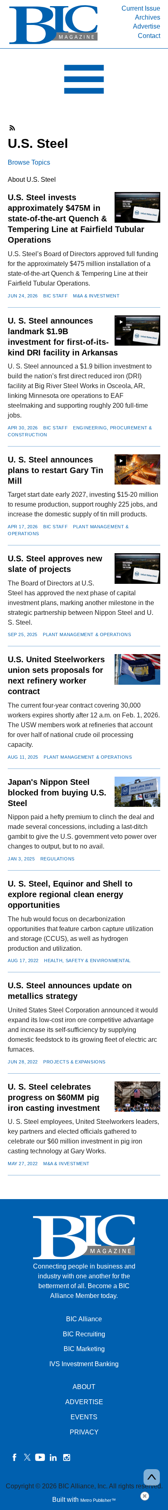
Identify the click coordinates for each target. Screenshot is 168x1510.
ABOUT (84, 1386)
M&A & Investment (96, 295)
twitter (27, 1457)
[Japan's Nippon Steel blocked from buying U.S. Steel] (137, 792)
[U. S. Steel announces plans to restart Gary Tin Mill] (137, 469)
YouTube (40, 1457)
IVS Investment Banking (84, 1363)
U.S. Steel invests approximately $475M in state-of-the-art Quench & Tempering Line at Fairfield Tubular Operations (76, 218)
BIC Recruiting (84, 1334)
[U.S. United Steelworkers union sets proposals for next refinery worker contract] (137, 669)
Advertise (146, 26)
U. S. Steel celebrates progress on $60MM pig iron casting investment (54, 1097)
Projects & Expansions (74, 1061)
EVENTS (84, 1417)
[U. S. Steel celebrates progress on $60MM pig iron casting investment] (137, 1096)
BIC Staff (55, 295)
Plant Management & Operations (87, 634)
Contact (149, 35)
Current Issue (141, 8)
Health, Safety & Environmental (87, 960)
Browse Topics (29, 162)
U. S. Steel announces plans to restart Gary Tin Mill (55, 470)
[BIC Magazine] (53, 43)
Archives (147, 17)
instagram (66, 1457)
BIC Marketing (84, 1348)
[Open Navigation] (84, 81)
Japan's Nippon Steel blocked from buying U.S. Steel (57, 792)
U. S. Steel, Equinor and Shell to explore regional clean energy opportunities (70, 894)
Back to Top (152, 1477)
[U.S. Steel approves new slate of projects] (137, 568)
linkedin (53, 1457)
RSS (13, 128)
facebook (14, 1457)
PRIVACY (84, 1432)
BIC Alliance (84, 1319)
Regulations (57, 858)
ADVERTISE (84, 1401)
